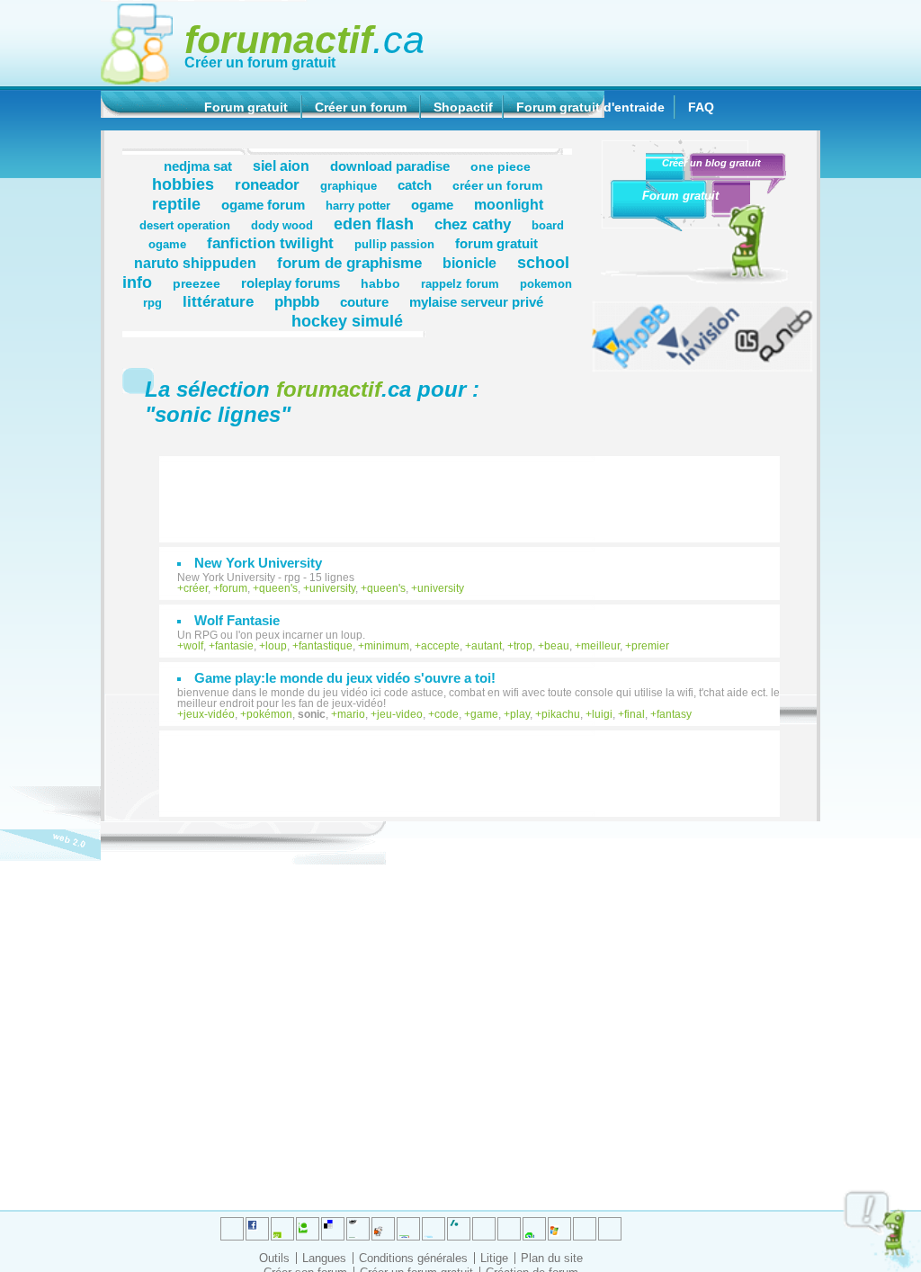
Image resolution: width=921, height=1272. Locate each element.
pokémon (269, 714)
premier (650, 645)
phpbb (296, 301)
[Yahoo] (584, 1229)
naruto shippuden (195, 263)
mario (351, 714)
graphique (348, 186)
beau (556, 645)
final (634, 714)
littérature (218, 301)
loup (276, 645)
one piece (500, 166)
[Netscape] (458, 1229)
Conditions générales (413, 1258)
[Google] (358, 1229)
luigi (602, 714)
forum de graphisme (349, 263)
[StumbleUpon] (509, 1229)
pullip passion (394, 244)
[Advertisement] (478, 490)
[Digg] (282, 1229)
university (332, 588)
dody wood (282, 225)
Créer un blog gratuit (711, 162)
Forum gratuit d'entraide (590, 107)
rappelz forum (460, 284)
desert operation (184, 225)
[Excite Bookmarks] (257, 1229)
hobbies (183, 184)
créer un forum (497, 185)
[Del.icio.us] (332, 1229)
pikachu (560, 714)
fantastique (326, 645)
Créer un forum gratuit (259, 62)
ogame (432, 204)
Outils (274, 1258)
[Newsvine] (534, 1229)
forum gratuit (496, 243)
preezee (196, 283)
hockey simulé (347, 320)
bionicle (469, 263)
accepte (440, 645)
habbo (380, 283)
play (520, 714)
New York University (258, 562)
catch (415, 185)
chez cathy (472, 224)
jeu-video (400, 714)
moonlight (508, 204)
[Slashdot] (433, 1229)
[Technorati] (484, 1229)
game (484, 714)
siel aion (281, 165)
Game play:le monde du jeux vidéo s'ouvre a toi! (345, 677)
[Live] (383, 1229)
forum (233, 588)
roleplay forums (290, 283)
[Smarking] (609, 1229)
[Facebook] (408, 1229)
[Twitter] (232, 1229)
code (446, 714)
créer (195, 588)
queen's (278, 588)
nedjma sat (198, 166)
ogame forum (263, 204)
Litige (494, 1258)
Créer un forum (361, 107)
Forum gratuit (246, 107)
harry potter (358, 206)
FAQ (701, 107)
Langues (324, 1258)
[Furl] (559, 1229)
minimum (386, 645)
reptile (176, 203)
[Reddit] (307, 1229)
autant (486, 645)
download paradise (390, 166)
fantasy (674, 714)
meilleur (600, 645)
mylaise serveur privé (476, 301)
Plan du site (552, 1258)
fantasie (234, 645)
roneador (267, 184)
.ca (304, 39)
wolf (193, 645)
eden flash (374, 223)
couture (364, 301)
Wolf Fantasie (237, 620)
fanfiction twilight (270, 243)
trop (523, 645)
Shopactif (463, 107)
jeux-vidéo (209, 714)
